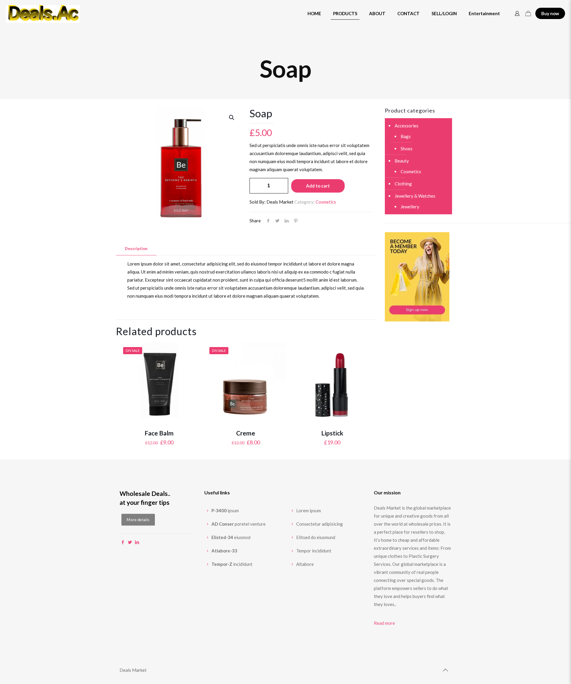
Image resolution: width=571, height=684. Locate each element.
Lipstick (332, 433)
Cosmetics (326, 201)
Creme (245, 433)
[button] (232, 118)
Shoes (406, 148)
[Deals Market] (43, 13)
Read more (384, 623)
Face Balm (159, 433)
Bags (406, 136)
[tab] (136, 248)
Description (136, 248)
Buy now (550, 13)
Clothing (403, 183)
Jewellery (410, 206)
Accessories (406, 125)
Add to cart (318, 185)
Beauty (402, 160)
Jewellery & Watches (415, 196)
